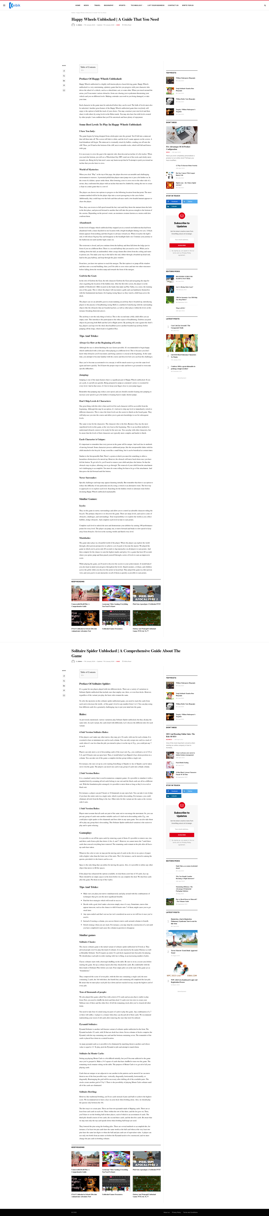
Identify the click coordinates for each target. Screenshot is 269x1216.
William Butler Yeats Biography (185, 99)
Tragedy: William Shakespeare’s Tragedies (185, 110)
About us (167, 1212)
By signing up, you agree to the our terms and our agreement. (182, 253)
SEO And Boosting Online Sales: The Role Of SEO (180, 735)
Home (77, 5)
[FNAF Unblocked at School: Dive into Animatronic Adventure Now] (85, 618)
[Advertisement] (134, 42)
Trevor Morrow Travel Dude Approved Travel (184, 951)
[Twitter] (64, 76)
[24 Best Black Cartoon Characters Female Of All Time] (170, 774)
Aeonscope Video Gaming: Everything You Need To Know (115, 605)
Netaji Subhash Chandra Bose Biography (185, 89)
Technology (136, 5)
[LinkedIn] (64, 81)
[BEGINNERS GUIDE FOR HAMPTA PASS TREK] (170, 278)
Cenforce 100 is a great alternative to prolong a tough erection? (183, 367)
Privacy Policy (186, 253)
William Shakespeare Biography (185, 78)
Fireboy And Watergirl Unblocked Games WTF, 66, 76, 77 (144, 630)
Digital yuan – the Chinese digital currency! (186, 184)
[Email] (64, 90)
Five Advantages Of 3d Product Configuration (178, 148)
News (86, 5)
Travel (97, 5)
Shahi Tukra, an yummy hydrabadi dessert (186, 867)
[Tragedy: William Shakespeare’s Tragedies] (170, 111)
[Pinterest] (64, 85)
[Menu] (4, 5)
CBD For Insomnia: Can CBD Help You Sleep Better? (186, 298)
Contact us (173, 5)
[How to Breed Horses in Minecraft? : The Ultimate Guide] (170, 901)
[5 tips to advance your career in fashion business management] (170, 755)
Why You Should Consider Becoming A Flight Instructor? (185, 877)
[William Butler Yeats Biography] (170, 101)
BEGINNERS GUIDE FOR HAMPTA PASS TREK (184, 277)
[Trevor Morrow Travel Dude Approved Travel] (182, 939)
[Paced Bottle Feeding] (170, 765)
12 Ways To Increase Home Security (186, 165)
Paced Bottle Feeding (182, 763)
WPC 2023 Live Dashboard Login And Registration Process (184, 981)
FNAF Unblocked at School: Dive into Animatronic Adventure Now (84, 630)
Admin (80, 25)
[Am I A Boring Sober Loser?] (170, 289)
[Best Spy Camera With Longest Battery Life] (170, 175)
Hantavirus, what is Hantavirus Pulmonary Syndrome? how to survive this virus (184, 921)
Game (118, 25)
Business (169, 739)
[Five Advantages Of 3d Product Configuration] (182, 135)
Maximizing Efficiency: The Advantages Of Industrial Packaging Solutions (184, 889)
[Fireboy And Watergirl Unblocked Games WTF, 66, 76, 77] (147, 618)
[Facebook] (64, 71)
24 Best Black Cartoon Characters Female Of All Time (186, 773)
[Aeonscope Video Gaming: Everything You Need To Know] (116, 593)
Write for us (188, 5)
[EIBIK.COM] (15, 5)
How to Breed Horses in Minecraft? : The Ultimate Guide (186, 900)
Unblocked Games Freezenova (112, 629)
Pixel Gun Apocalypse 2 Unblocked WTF (147, 604)
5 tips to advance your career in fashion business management (185, 754)
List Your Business (156, 5)
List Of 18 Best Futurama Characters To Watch (183, 356)
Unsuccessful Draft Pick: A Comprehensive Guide (80, 605)
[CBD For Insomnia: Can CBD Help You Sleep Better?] (170, 299)
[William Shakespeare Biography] (170, 80)
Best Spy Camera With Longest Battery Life (185, 174)
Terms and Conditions (190, 1212)
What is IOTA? (180, 308)
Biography (109, 5)
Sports (122, 5)
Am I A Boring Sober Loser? (184, 287)
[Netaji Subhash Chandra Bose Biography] (170, 90)
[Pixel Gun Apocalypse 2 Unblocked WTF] (147, 593)
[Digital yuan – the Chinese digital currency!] (170, 185)
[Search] (265, 5)
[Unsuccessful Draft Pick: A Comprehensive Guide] (85, 593)
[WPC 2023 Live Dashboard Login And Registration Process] (182, 968)
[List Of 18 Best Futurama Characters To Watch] (182, 343)
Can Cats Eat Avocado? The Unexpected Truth (180, 326)
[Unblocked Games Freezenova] (116, 618)
